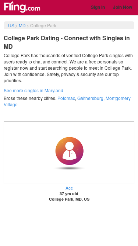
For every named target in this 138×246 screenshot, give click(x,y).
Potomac (66, 98)
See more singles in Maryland (33, 90)
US (11, 25)
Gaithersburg (90, 98)
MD (22, 25)
